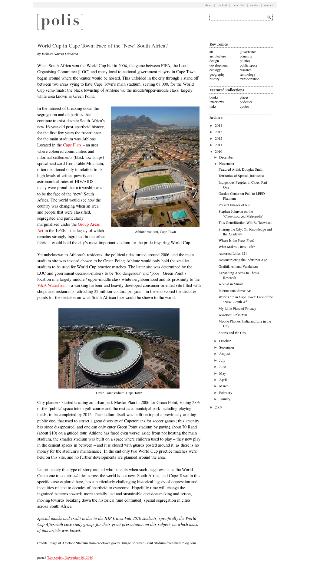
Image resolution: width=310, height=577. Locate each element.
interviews (216, 101)
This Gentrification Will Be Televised (245, 222)
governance (248, 51)
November (226, 163)
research (246, 69)
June (222, 366)
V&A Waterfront (52, 285)
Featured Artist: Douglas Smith (241, 169)
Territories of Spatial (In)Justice (241, 175)
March (224, 385)
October (225, 340)
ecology (215, 69)
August (224, 353)
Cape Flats (72, 145)
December (226, 157)
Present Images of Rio (234, 204)
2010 (218, 151)
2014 (218, 125)
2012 (218, 138)
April (223, 379)
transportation (249, 78)
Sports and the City (232, 332)
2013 (218, 131)
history (214, 78)
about (208, 5)
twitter (254, 5)
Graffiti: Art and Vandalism (238, 266)
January (224, 398)
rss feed (222, 5)
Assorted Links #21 (233, 253)
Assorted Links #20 (233, 314)
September (226, 347)
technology (248, 74)
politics (245, 60)
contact (268, 5)
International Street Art (235, 290)
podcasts (246, 101)
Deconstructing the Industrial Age (243, 259)
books (213, 97)
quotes (244, 106)
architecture (217, 56)
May (222, 373)
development (218, 65)
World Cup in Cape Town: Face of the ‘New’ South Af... (246, 299)
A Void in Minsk (231, 283)
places (244, 97)
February (225, 392)
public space (248, 65)
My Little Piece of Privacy (237, 308)
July (222, 360)
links (212, 106)
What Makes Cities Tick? (237, 246)
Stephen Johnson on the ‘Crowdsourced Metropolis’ (241, 213)
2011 (218, 144)
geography (217, 74)
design (214, 60)
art (211, 51)
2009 (218, 407)
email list (238, 5)
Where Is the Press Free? (236, 240)
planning (246, 56)
